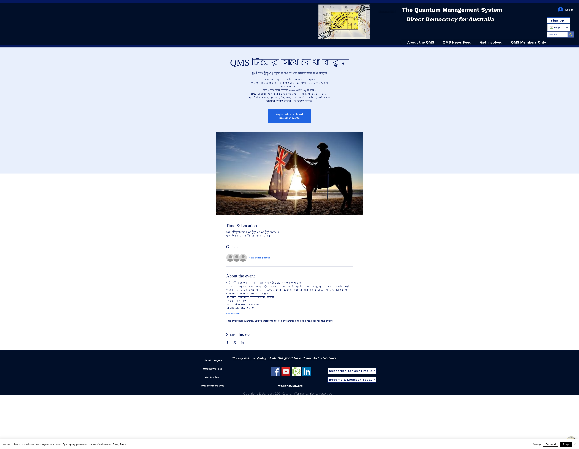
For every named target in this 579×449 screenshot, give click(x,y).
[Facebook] (275, 371)
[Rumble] (296, 371)
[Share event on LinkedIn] (242, 342)
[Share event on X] (234, 342)
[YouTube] (286, 371)
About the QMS (213, 360)
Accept (566, 444)
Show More (232, 313)
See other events (289, 117)
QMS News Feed (212, 368)
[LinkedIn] (306, 371)
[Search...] (570, 34)
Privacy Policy (119, 444)
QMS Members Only (212, 385)
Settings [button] (537, 444)
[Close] (575, 444)
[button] (558, 20)
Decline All (551, 444)
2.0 (392, 11)
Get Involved (212, 377)
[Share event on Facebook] (227, 342)
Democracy (384, 11)
